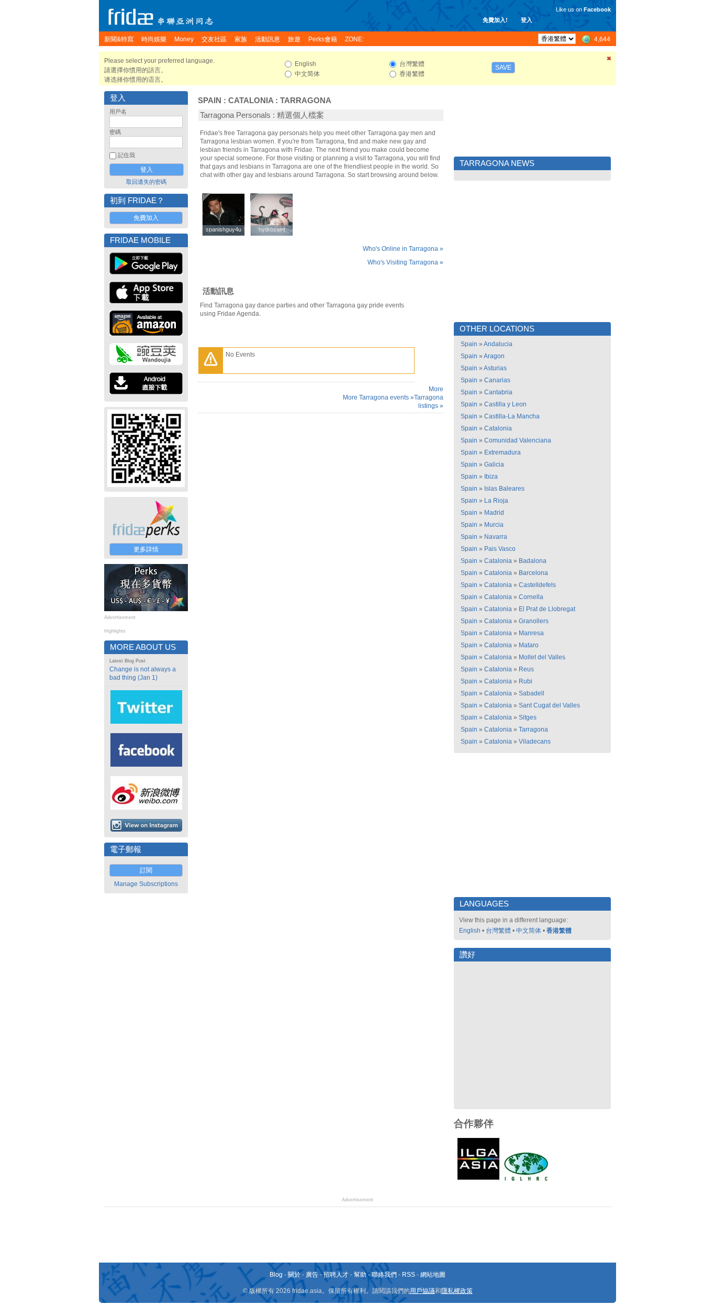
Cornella (531, 597)
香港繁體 (559, 930)
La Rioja (496, 500)
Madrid (494, 512)
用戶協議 (422, 1291)
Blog (276, 1274)
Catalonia (250, 100)
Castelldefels (537, 585)
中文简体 (528, 930)
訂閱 (146, 870)
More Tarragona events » (378, 397)
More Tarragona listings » (428, 397)
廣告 (312, 1274)
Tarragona (305, 100)
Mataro (529, 645)
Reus (526, 669)
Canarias (497, 380)
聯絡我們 (384, 1274)
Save (503, 67)
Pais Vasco (500, 548)
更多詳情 (146, 549)
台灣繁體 (498, 930)
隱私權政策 (457, 1291)
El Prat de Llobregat (547, 609)
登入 (526, 20)
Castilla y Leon (505, 404)
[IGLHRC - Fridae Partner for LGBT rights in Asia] (526, 1180)
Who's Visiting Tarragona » (405, 262)
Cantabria (498, 392)
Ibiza (491, 476)
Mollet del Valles (542, 657)
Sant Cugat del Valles (549, 705)
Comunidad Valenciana (517, 440)
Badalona (532, 561)
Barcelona (533, 573)
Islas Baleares (504, 488)
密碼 (115, 132)
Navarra (495, 536)
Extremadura (502, 452)
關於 (294, 1274)
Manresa (531, 633)
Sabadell (531, 693)
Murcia (494, 524)
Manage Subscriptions (146, 884)
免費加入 (146, 218)
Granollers (534, 621)
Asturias (495, 368)
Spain (209, 100)
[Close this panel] (609, 60)
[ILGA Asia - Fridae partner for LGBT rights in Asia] (478, 1180)
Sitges (528, 717)
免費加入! (495, 20)
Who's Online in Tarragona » (403, 248)
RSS (408, 1274)
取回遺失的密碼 (146, 182)
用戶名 (118, 111)
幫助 (360, 1274)
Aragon (494, 356)
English (470, 930)
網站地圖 (432, 1274)
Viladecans (535, 741)
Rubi (525, 681)
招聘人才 (336, 1274)
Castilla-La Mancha (512, 416)
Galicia (494, 464)
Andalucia (498, 344)
